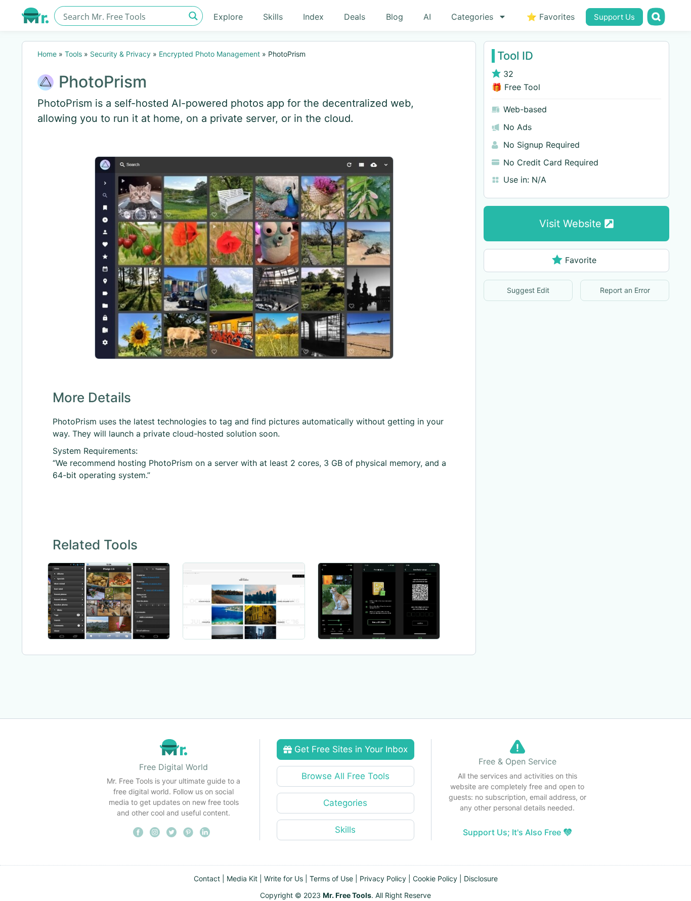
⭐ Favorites (551, 17)
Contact (207, 878)
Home (47, 54)
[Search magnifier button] (193, 16)
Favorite (580, 260)
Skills (273, 17)
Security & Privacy (120, 54)
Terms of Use (331, 878)
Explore (228, 17)
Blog (394, 17)
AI (427, 17)
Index (313, 17)
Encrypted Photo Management (209, 54)
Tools (73, 54)
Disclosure (481, 878)
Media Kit (242, 878)
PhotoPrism (103, 82)
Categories (472, 17)
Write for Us (283, 878)
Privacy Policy (383, 878)
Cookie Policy (435, 878)
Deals (354, 17)
